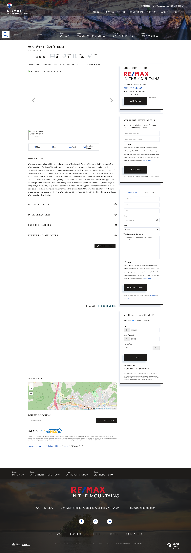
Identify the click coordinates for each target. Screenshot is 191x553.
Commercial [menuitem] (136, 12)
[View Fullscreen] (31, 393)
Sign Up (181, 6)
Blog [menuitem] (113, 534)
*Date (125, 216)
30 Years (138, 320)
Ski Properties (149, 36)
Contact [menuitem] (179, 12)
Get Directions (106, 421)
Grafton (50, 446)
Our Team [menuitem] (54, 534)
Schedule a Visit (150, 192)
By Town (64, 36)
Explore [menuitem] (151, 12)
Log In (174, 6)
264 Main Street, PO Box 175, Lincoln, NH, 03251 (91, 507)
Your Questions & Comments (133, 234)
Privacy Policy (147, 160)
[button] (6, 34)
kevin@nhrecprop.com (161, 6)
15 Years (147, 320)
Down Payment (129, 335)
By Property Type (123, 36)
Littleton (58, 446)
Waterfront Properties (91, 36)
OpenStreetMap (105, 408)
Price (125, 326)
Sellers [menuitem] (121, 12)
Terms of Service (128, 299)
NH (44, 446)
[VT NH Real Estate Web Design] (173, 546)
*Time (125, 225)
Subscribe (135, 170)
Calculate (135, 358)
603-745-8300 (145, 6)
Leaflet (97, 408)
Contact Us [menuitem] (134, 534)
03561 (66, 446)
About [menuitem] (164, 12)
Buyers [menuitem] (109, 12)
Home (30, 446)
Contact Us (135, 101)
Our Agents (152, 98)
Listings (38, 446)
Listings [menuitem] (95, 12)
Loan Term (127, 320)
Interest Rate (128, 344)
